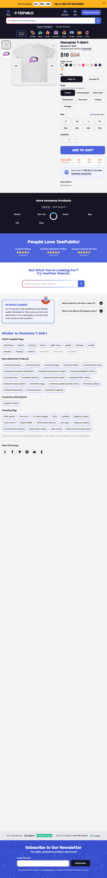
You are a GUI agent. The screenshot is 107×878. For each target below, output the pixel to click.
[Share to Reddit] (34, 452)
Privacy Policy (48, 870)
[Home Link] (24, 13)
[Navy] (70, 65)
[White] (62, 65)
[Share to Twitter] (5, 452)
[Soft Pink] (79, 65)
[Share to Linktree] (20, 452)
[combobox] (50, 21)
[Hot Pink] (83, 65)
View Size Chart (98, 114)
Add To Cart (82, 150)
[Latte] (91, 65)
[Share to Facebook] (12, 452)
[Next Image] (51, 65)
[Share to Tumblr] (41, 452)
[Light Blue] (74, 65)
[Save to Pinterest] (27, 452)
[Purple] (95, 65)
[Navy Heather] (100, 65)
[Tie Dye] (62, 69)
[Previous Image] (16, 65)
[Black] (66, 65)
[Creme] (87, 65)
